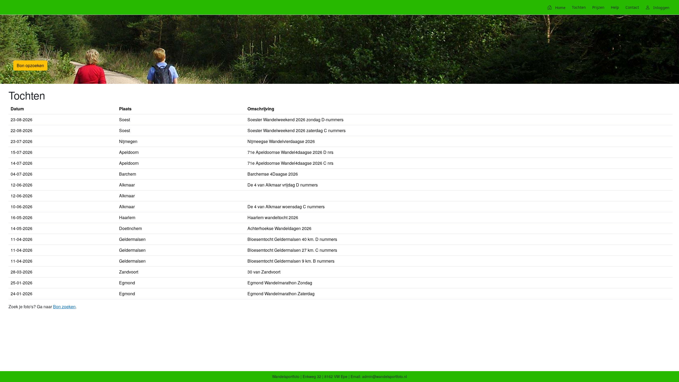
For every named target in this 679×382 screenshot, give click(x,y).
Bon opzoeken (30, 65)
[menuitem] (556, 7)
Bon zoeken (64, 306)
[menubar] (608, 7)
